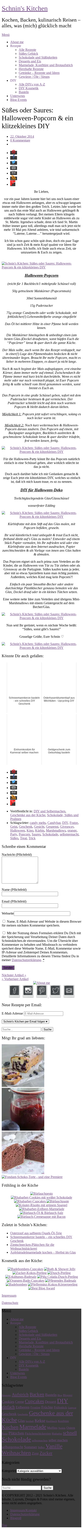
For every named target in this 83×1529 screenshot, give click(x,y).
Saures (36, 834)
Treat (23, 838)
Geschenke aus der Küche (27, 815)
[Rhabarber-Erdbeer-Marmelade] (41, 1209)
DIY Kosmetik (29, 88)
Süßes (14, 838)
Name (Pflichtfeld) (14, 889)
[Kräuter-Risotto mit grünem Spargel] (41, 1205)
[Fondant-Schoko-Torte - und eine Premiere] (32, 1177)
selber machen (58, 1440)
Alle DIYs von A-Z (32, 84)
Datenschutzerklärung (26, 960)
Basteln (24, 92)
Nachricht (17, 854)
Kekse (40, 1420)
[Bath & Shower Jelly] (60, 1269)
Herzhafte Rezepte (31, 69)
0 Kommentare (20, 140)
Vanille (54, 1446)
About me (17, 42)
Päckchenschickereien (38, 1433)
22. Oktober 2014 (22, 136)
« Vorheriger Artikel (15, 979)
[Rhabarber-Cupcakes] (30, 1201)
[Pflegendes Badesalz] (60, 1280)
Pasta (5, 1433)
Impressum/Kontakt (23, 1510)
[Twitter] (55, 996)
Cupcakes (34, 1401)
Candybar (53, 823)
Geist (13, 826)
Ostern (70, 1427)
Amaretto (6, 1395)
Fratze (74, 823)
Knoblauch (51, 1421)
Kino (30, 830)
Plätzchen (16, 1433)
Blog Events (18, 100)
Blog (59, 1395)
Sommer (30, 1447)
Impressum (9, 1295)
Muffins (52, 1427)
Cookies (8, 1401)
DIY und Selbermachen (49, 811)
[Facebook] (14, 996)
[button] (13, 153)
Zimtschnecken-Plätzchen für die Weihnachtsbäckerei (32, 1246)
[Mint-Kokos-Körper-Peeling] (52, 1284)
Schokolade (50, 834)
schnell (70, 1433)
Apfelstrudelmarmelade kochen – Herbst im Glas (43, 1252)
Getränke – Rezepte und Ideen (39, 73)
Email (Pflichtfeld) (14, 901)
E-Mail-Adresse (13, 1013)
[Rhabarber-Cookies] (41, 1197)
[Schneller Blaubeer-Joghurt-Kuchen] (23, 1086)
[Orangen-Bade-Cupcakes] (25, 1280)
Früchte (47, 1407)
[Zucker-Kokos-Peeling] (30, 1273)
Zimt (35, 1453)
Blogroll (15, 1518)
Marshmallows (56, 830)
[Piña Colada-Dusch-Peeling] (57, 1277)
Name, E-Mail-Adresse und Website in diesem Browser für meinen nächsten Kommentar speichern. (41, 923)
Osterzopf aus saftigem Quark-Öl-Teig (36, 1233)
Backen (37, 1394)
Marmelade (32, 1426)
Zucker (46, 1453)
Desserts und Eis (30, 61)
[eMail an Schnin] (68, 996)
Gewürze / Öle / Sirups (34, 76)
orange (72, 830)
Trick (32, 838)
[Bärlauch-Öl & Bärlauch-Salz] (41, 1213)
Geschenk (25, 826)
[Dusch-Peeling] (59, 1273)
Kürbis (39, 830)
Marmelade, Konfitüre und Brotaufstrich (46, 65)
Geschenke (22, 1414)
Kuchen (10, 1427)
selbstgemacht (69, 834)
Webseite (8, 913)
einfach (8, 1407)
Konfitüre (63, 1421)
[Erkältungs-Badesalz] (20, 1277)
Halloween (17, 830)
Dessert (50, 1402)
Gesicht (39, 826)
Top (4, 1525)
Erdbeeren (23, 1407)
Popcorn (24, 834)
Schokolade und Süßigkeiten (38, 57)
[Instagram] (27, 996)
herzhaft (30, 1421)
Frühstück (60, 1407)
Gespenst (52, 826)
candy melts (38, 823)
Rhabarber (57, 1433)
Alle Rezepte (27, 50)
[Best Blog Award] (41, 1288)
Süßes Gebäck (28, 53)
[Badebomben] (16, 1284)
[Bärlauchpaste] (58, 1201)
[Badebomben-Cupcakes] (25, 1269)
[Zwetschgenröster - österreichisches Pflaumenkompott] (23, 1129)
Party (13, 834)
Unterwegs (17, 96)
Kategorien (9, 1471)
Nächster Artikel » (14, 975)
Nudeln (62, 1428)
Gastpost (72, 1408)
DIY (65, 823)
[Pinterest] (42, 996)
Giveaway (67, 826)
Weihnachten (16, 1453)
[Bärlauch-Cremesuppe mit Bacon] (41, 1216)
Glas (21, 1421)
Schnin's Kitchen (25, 8)
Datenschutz (10, 1303)
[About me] (41, 983)
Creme (19, 1402)
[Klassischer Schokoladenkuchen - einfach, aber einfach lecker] (23, 1173)
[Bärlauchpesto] (41, 1193)
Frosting (35, 1407)
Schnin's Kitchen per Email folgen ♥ (25, 1021)
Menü (6, 35)
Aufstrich (20, 1394)
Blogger (67, 1395)
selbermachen (40, 1440)
